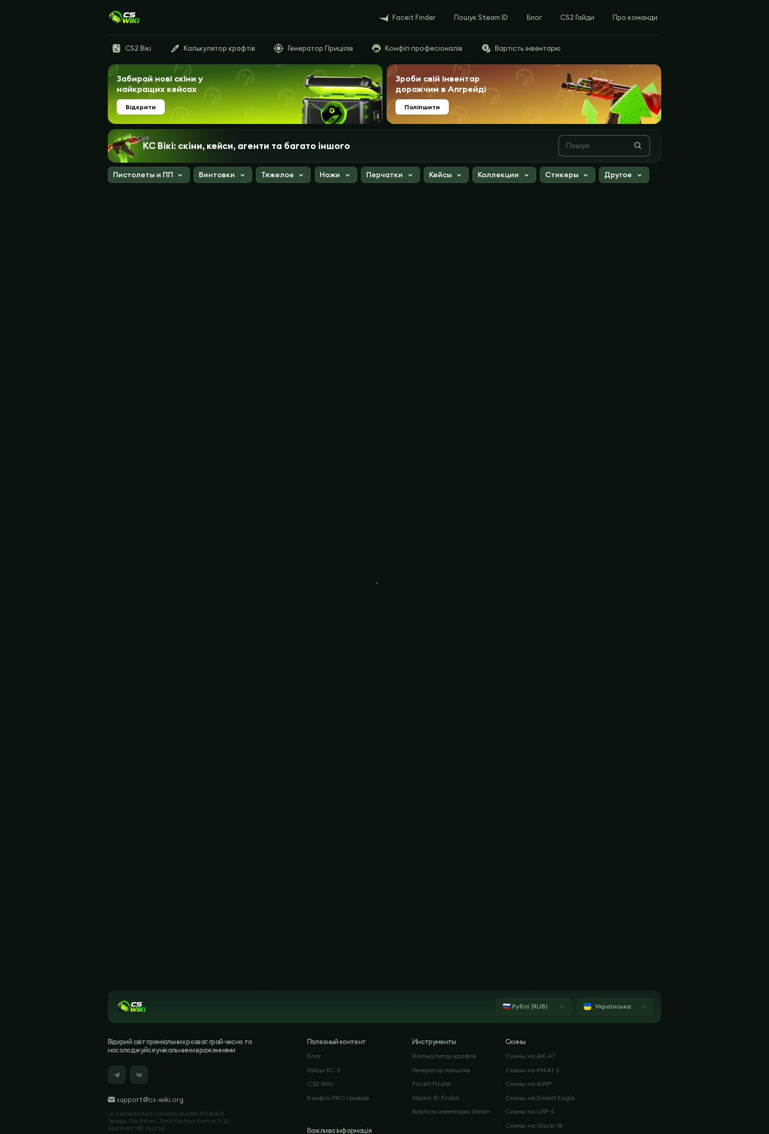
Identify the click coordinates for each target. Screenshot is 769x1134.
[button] (149, 176)
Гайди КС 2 (324, 1070)
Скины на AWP (528, 1083)
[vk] (139, 1075)
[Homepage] (124, 17)
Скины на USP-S (529, 1111)
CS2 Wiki (320, 1083)
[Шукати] (637, 145)
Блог (314, 1056)
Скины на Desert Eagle (540, 1098)
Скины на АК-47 (530, 1056)
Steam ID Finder (435, 1098)
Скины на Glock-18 (534, 1125)
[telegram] (117, 1075)
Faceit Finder (431, 1083)
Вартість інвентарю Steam (451, 1111)
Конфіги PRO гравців (338, 1098)
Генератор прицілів (441, 1070)
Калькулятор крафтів (444, 1056)
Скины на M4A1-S (532, 1070)
